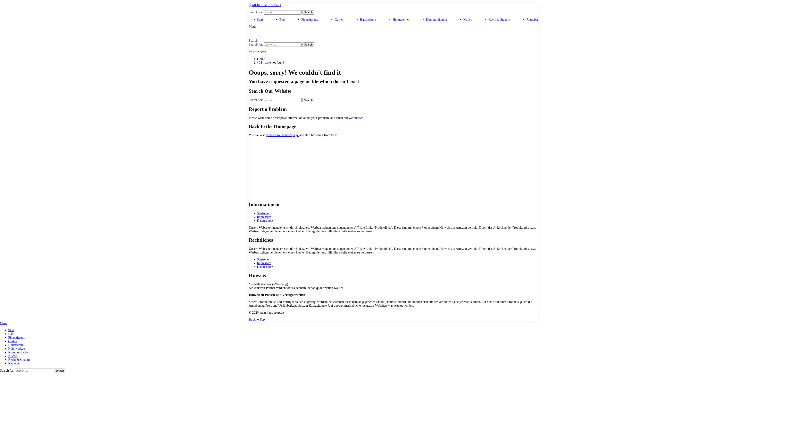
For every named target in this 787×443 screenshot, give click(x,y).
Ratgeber (532, 19)
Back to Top (257, 319)
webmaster (356, 118)
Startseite (263, 213)
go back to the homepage (282, 135)
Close (3, 323)
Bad (282, 19)
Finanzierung (309, 19)
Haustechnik (368, 19)
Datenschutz (265, 220)
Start (260, 19)
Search (308, 12)
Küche (467, 19)
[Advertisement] (393, 169)
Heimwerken (401, 19)
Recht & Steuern (499, 19)
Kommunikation (436, 19)
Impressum (264, 217)
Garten (339, 19)
